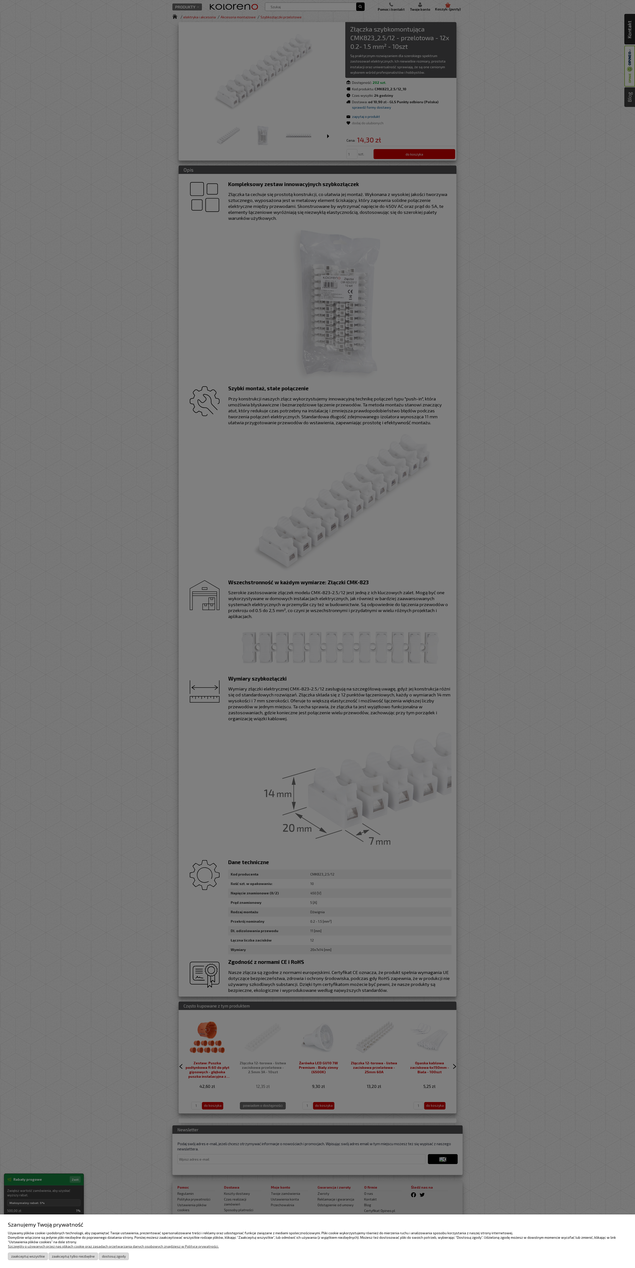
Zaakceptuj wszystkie (28, 1256)
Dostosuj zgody (114, 1256)
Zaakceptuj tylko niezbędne (73, 1256)
